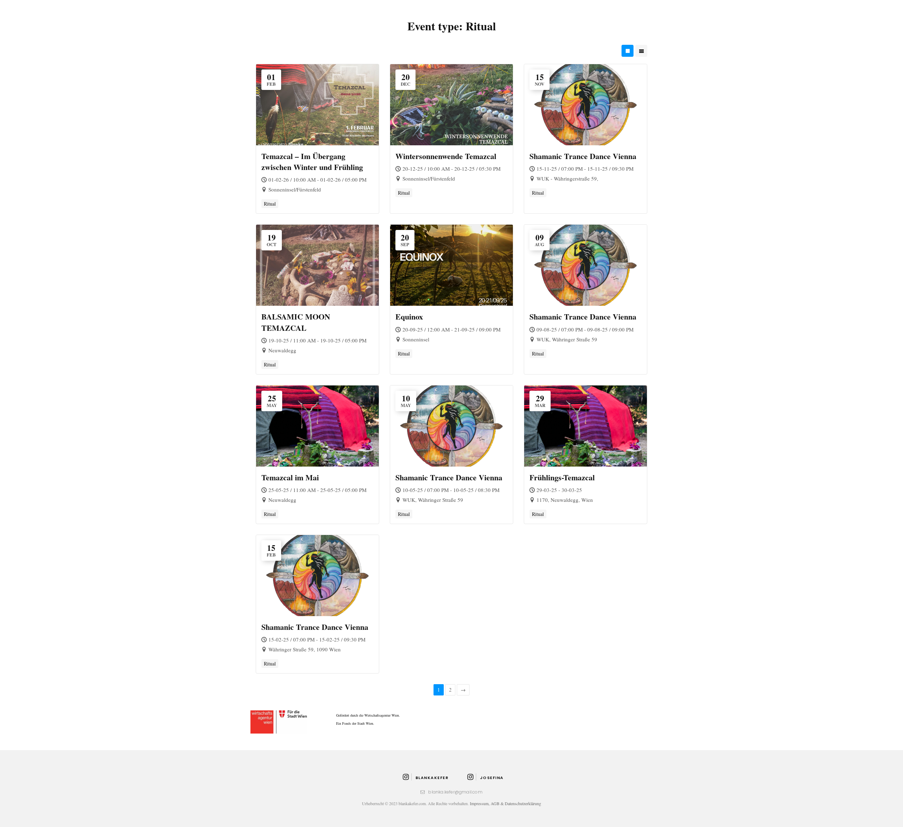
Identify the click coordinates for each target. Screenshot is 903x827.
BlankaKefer (432, 777)
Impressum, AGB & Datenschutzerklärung (505, 803)
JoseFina (492, 777)
